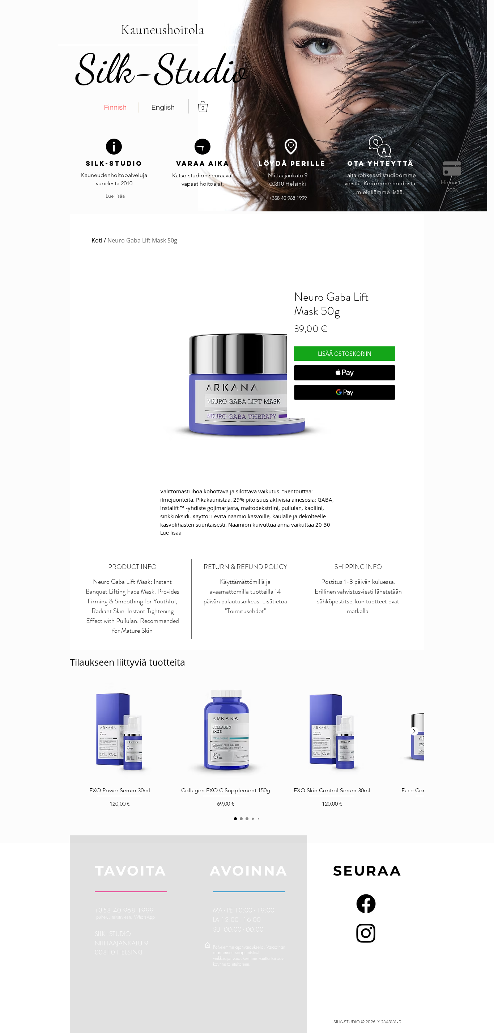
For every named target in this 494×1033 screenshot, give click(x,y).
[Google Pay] (344, 392)
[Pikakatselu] (119, 731)
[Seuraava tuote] (414, 731)
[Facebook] (366, 903)
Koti (96, 240)
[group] (247, 745)
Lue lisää (171, 532)
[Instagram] (366, 932)
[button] (203, 106)
